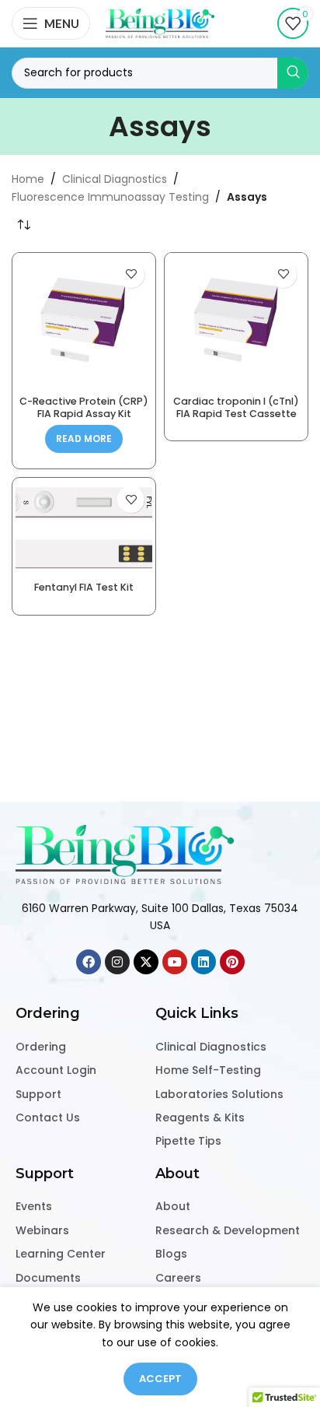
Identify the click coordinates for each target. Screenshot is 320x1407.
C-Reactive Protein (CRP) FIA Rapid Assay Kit (83, 407)
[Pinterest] (232, 961)
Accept (160, 1378)
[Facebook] (88, 961)
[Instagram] (117, 961)
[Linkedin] (203, 961)
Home (28, 179)
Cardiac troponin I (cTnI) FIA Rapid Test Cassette (236, 407)
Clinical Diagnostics (114, 179)
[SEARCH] (292, 73)
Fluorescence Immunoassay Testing (110, 197)
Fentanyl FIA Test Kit (84, 587)
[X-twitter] (146, 961)
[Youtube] (174, 961)
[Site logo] (160, 22)
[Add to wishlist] (130, 274)
